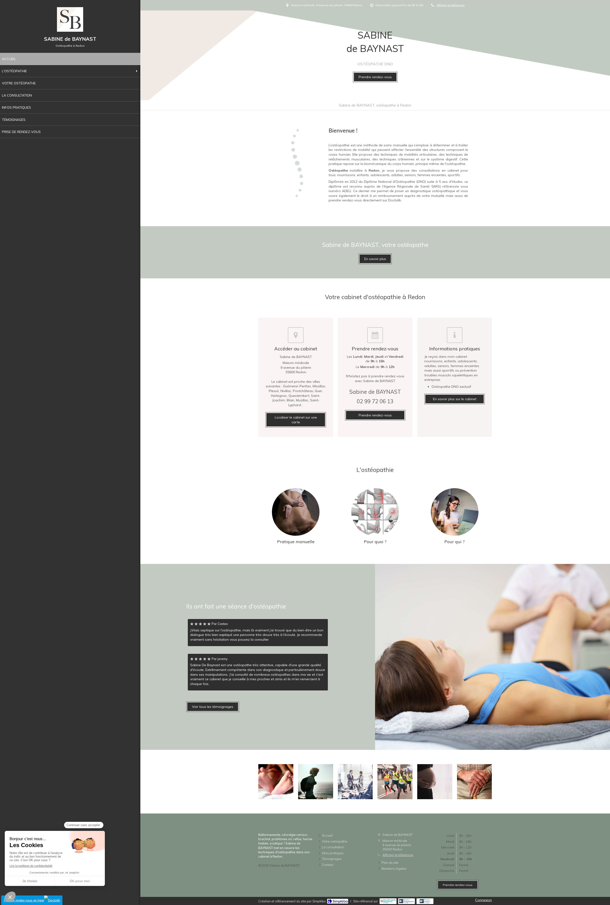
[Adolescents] (315, 781)
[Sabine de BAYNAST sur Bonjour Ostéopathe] (406, 901)
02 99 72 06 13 (375, 401)
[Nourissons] (275, 781)
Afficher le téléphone (451, 5)
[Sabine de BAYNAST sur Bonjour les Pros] (425, 901)
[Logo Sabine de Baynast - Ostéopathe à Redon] (70, 30)
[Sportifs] (394, 781)
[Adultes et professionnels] (355, 781)
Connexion (483, 900)
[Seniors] (474, 781)
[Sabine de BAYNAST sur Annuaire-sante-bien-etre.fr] (388, 901)
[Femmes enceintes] (434, 781)
